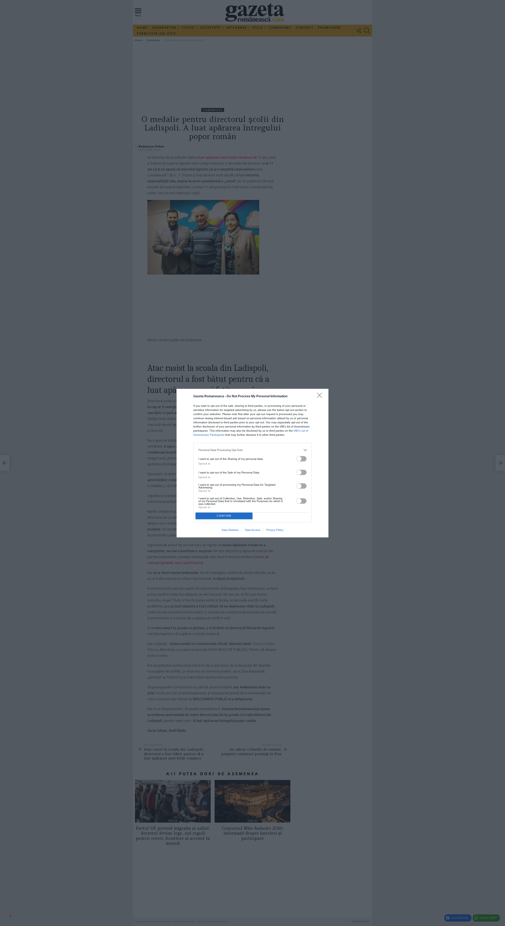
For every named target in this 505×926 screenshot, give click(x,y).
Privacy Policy (274, 529)
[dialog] (252, 463)
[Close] (321, 396)
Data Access (252, 529)
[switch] (301, 458)
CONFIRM (224, 515)
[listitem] (252, 450)
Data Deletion (230, 529)
